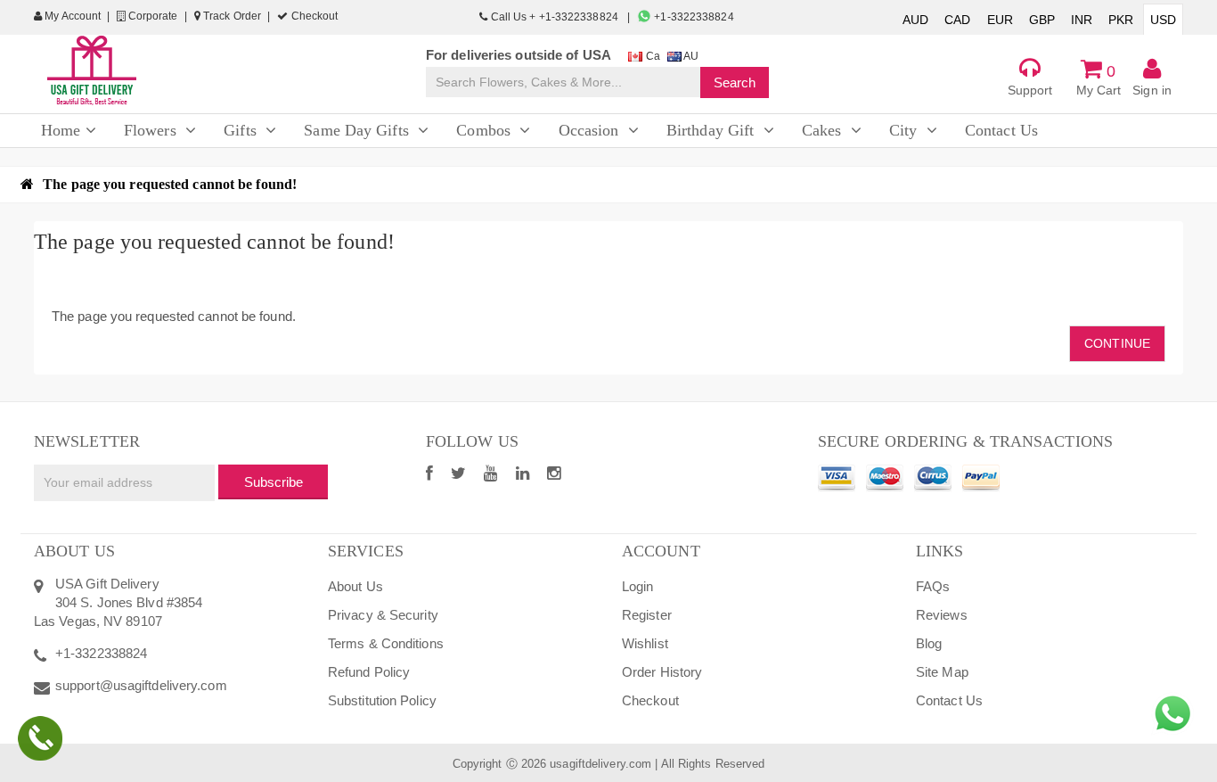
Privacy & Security (383, 614)
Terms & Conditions (386, 643)
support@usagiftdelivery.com (141, 685)
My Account (71, 16)
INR (1081, 19)
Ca (650, 56)
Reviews (942, 614)
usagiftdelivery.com (600, 763)
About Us (355, 586)
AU (690, 56)
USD (1163, 19)
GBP (1042, 19)
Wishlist (645, 643)
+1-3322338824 (692, 17)
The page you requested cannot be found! (170, 184)
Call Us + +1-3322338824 (554, 17)
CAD (957, 19)
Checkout (313, 16)
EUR (1000, 19)
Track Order (230, 16)
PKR (1120, 19)
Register (647, 614)
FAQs (933, 586)
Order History (662, 671)
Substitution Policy (382, 700)
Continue (1117, 343)
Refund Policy (369, 671)
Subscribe (273, 482)
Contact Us (949, 700)
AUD (915, 19)
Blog (929, 643)
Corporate (152, 16)
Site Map (942, 671)
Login (638, 586)
